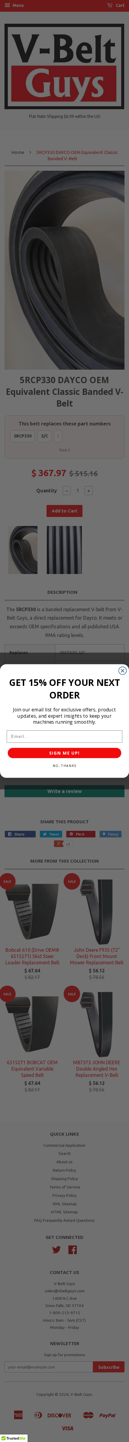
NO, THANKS (64, 766)
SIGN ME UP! (64, 753)
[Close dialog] (123, 670)
